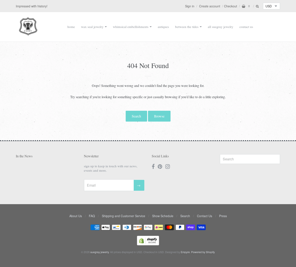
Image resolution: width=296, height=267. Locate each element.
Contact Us (204, 216)
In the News (24, 156)
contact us (246, 26)
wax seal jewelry (92, 26)
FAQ (92, 216)
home (71, 26)
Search (136, 116)
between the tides (186, 26)
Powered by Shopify (203, 252)
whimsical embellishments (130, 26)
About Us (75, 216)
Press (223, 216)
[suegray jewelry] (28, 33)
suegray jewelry (99, 252)
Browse (159, 116)
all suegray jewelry (220, 26)
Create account (209, 6)
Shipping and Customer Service (123, 216)
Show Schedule (162, 216)
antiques (163, 26)
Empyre (185, 252)
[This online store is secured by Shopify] (148, 243)
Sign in (189, 6)
